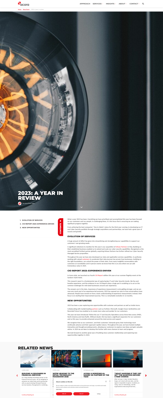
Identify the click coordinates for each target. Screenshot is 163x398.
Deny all (81, 393)
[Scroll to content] (81, 207)
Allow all (64, 393)
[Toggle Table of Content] (60, 227)
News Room (26, 9)
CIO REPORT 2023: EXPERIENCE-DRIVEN (38, 224)
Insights (110, 4)
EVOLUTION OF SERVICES (32, 220)
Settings (99, 393)
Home (19, 9)
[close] (106, 381)
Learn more (59, 389)
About (122, 4)
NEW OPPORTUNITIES (31, 228)
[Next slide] (146, 375)
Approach (85, 4)
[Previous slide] (17, 375)
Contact (134, 4)
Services (97, 4)
